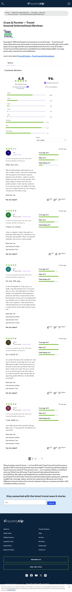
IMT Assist (42, 541)
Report (63, 199)
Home (7, 12)
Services (41, 537)
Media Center (8, 533)
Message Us (36, 559)
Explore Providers (9, 550)
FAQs (40, 533)
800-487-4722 (36, 567)
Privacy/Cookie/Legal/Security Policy (38, 584)
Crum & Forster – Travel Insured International (36, 56)
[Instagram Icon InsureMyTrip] (26, 575)
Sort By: (38, 137)
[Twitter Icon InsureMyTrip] (41, 575)
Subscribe (51, 503)
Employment (42, 545)
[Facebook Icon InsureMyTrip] (31, 575)
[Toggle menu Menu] (69, 4)
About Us (6, 529)
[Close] (69, 587)
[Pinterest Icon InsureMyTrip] (45, 575)
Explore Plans (8, 545)
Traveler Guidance (44, 529)
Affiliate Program (9, 537)
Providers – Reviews (38, 12)
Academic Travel (8, 541)
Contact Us (42, 550)
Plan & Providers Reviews (20, 12)
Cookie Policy (11, 590)
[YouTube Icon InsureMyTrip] (36, 575)
